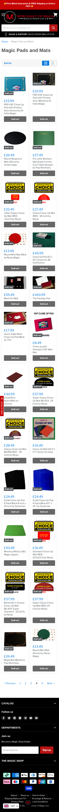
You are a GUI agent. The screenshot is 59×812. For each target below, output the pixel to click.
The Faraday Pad (41, 298)
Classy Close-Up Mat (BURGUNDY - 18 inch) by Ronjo (15, 452)
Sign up (47, 750)
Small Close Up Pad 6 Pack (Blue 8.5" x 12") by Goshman (43, 503)
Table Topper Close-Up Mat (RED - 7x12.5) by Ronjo (14, 216)
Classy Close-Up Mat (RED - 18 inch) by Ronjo (44, 216)
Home (5, 41)
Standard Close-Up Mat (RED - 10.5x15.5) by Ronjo (43, 554)
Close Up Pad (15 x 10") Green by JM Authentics (42, 260)
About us (25, 795)
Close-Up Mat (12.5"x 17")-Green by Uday (44, 450)
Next (50, 683)
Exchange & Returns (41, 798)
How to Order (38, 795)
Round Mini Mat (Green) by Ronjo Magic (41, 653)
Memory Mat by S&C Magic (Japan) (15, 553)
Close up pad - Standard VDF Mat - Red (43, 349)
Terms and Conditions (37, 801)
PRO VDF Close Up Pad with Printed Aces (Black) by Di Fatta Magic (43, 99)
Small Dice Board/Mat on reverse (11, 400)
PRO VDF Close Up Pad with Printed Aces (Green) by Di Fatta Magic (14, 109)
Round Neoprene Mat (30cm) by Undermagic (13, 161)
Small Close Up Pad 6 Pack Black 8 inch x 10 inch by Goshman (15, 503)
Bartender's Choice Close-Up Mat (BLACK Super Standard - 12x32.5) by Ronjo (14, 608)
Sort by (7, 63)
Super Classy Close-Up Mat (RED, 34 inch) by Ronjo (43, 605)
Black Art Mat (11, 298)
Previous (11, 683)
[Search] (53, 27)
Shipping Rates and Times (17, 798)
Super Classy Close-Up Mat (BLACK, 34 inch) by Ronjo (43, 400)
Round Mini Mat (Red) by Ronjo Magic (15, 256)
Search (14, 795)
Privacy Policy (17, 801)
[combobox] (25, 27)
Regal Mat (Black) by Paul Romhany (14, 661)
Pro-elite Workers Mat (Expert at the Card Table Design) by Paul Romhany (43, 163)
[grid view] (45, 63)
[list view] (52, 63)
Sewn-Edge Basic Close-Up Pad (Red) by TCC (14, 337)
